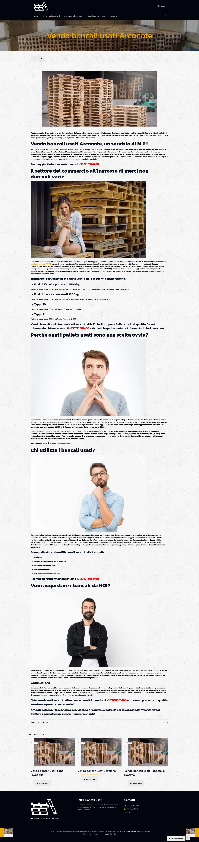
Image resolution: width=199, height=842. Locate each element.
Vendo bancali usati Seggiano (97, 771)
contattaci (55, 818)
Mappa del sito (110, 833)
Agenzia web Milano (127, 831)
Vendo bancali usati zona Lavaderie (47, 773)
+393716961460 (89, 164)
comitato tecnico (38, 264)
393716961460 (132, 808)
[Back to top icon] (188, 837)
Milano (129, 812)
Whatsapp (161, 6)
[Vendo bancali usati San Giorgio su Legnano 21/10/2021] (6, 832)
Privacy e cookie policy (92, 833)
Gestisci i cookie (176, 838)
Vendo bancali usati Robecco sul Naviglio (145, 773)
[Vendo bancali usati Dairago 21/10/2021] (192, 832)
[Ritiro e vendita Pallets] (41, 6)
